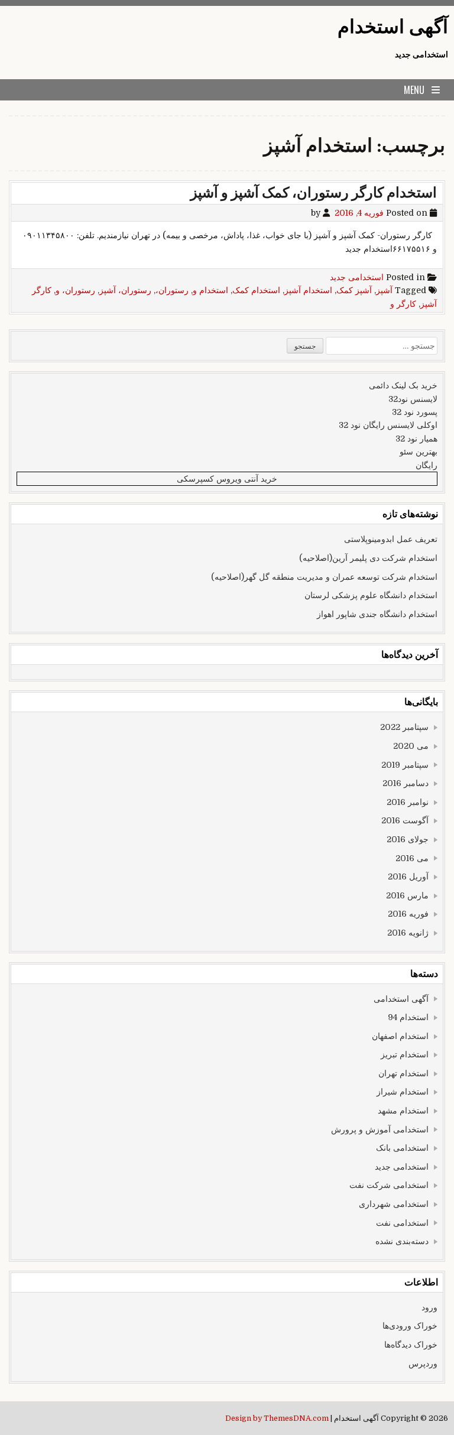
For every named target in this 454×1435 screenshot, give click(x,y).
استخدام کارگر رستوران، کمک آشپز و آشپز (313, 193)
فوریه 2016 (408, 913)
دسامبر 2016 (405, 783)
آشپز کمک (354, 290)
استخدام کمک (256, 290)
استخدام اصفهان (400, 1036)
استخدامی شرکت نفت (389, 1185)
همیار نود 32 (416, 438)
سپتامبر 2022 (404, 727)
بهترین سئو (418, 451)
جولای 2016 (408, 839)
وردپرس (422, 1363)
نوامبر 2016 (408, 802)
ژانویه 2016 (408, 932)
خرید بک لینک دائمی (403, 385)
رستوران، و (75, 290)
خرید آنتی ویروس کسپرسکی (227, 478)
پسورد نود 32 (414, 412)
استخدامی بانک (402, 1147)
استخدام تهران (403, 1073)
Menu (414, 90)
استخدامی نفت (402, 1223)
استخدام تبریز (405, 1054)
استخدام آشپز (308, 290)
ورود (429, 1307)
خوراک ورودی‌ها (409, 1325)
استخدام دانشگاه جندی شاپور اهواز (377, 614)
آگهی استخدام (393, 27)
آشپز (384, 290)
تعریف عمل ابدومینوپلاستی (390, 539)
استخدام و (210, 290)
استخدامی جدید (357, 277)
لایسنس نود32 (412, 399)
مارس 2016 (407, 895)
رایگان (426, 465)
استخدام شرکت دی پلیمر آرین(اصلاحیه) (368, 558)
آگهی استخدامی (401, 999)
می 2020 (411, 746)
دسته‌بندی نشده (402, 1241)
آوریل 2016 (408, 876)
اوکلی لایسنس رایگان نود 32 (388, 425)
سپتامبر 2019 (405, 765)
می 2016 (412, 858)
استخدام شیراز (403, 1091)
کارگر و (403, 304)
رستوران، (172, 290)
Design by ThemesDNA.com (277, 1418)
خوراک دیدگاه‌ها (410, 1344)
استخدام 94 (408, 1017)
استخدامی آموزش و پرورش (380, 1129)
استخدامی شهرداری (394, 1204)
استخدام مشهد (403, 1110)
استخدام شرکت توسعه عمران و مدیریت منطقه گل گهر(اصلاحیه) (324, 577)
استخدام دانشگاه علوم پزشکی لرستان (370, 595)
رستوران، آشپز (125, 290)
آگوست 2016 (405, 820)
